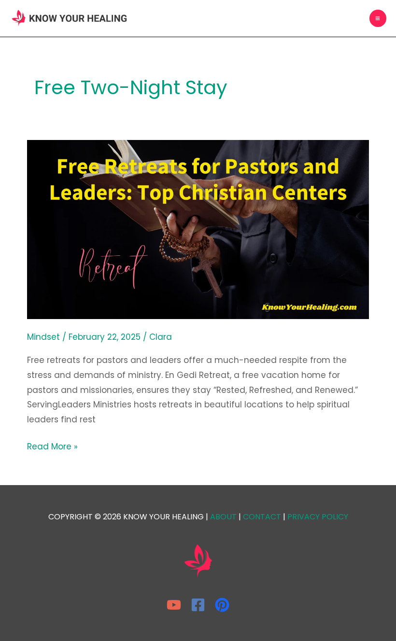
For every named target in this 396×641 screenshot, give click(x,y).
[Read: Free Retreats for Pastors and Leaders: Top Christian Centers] (197, 229)
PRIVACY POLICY (317, 516)
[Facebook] (198, 605)
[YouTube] (174, 605)
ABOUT (223, 516)
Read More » (52, 445)
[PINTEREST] (222, 605)
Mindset (43, 337)
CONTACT (262, 516)
